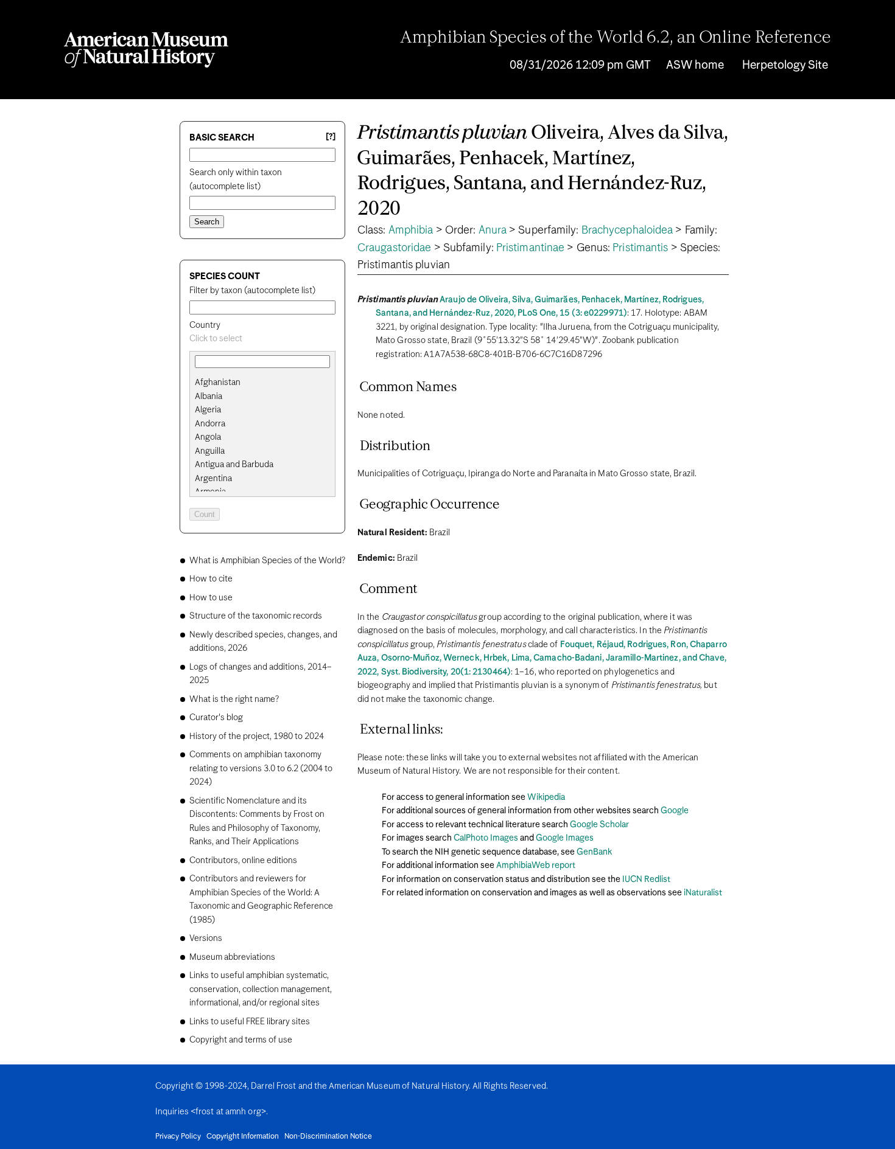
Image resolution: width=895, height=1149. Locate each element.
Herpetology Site (785, 65)
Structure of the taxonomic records (255, 616)
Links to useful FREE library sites (249, 1022)
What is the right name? (234, 699)
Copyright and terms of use (240, 1040)
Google (675, 811)
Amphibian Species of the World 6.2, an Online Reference (615, 38)
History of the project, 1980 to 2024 (256, 736)
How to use (211, 598)
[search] (262, 396)
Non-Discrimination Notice (328, 1136)
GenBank (594, 852)
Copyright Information (242, 1136)
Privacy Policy (178, 1136)
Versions (205, 938)
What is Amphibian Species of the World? (267, 561)
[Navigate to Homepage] (146, 50)
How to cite (211, 579)
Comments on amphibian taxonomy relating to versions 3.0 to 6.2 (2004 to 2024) (260, 768)
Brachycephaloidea (627, 230)
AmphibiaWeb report (535, 865)
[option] (267, 383)
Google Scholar (599, 825)
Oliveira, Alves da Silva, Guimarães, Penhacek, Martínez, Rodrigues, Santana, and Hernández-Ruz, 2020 (542, 171)
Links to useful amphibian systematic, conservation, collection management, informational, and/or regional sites (260, 989)
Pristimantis (640, 248)
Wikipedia (546, 797)
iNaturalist (703, 893)
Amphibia (410, 230)
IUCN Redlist (646, 879)
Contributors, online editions (243, 860)
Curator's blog (216, 717)
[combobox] (262, 339)
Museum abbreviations (232, 957)
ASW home (695, 65)
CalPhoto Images (486, 838)
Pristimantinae (530, 248)
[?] (330, 137)
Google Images (565, 838)
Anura (493, 230)
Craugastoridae (394, 248)
